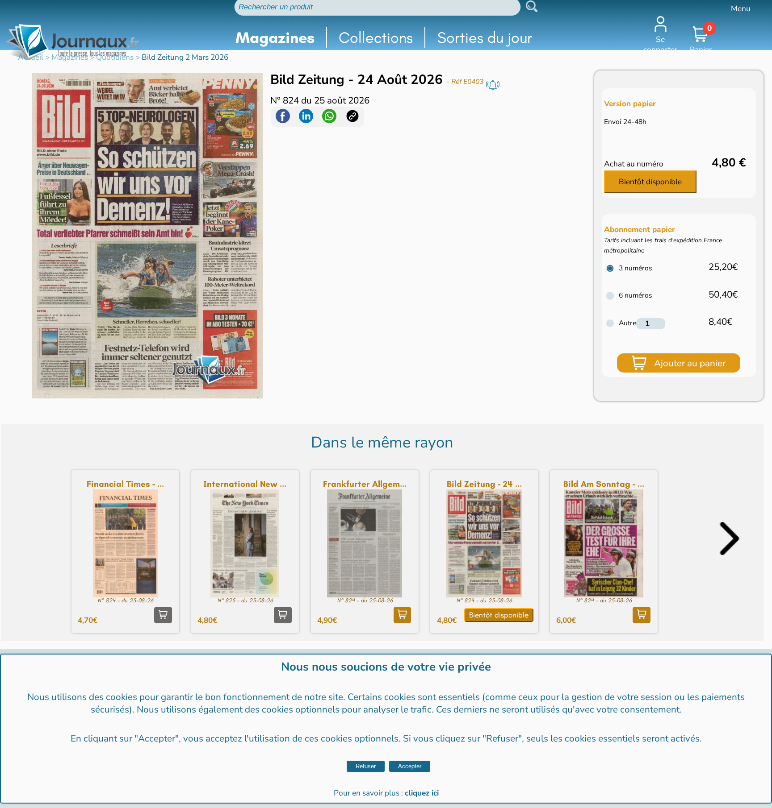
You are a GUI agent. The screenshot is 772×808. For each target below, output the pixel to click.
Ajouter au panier (690, 363)
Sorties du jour (484, 38)
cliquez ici (422, 793)
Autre (627, 322)
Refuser (366, 766)
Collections (376, 38)
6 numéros (635, 295)
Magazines (275, 38)
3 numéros (635, 268)
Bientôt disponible (650, 182)
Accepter (409, 766)
